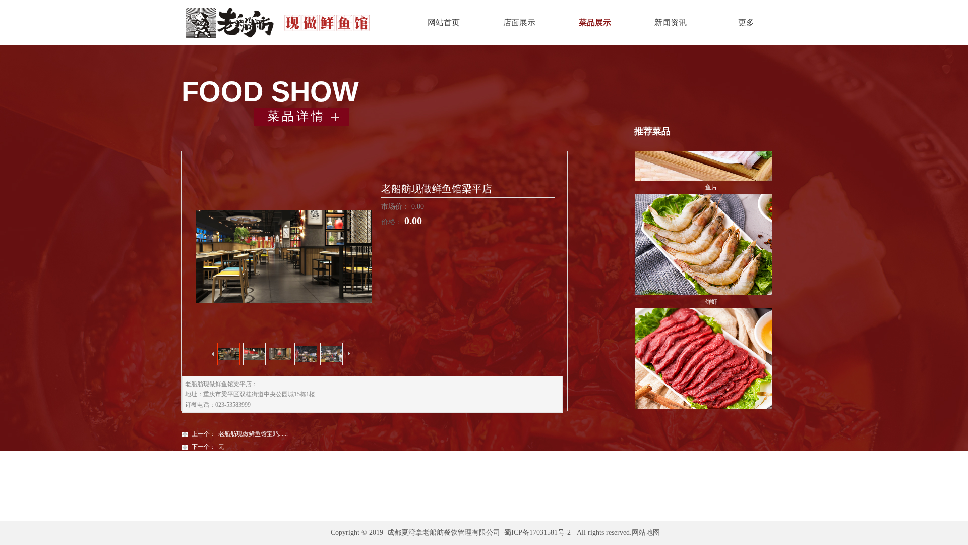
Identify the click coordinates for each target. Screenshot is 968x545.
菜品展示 (595, 22)
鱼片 (711, 161)
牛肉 (711, 390)
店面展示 (519, 22)
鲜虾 (711, 276)
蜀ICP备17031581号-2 (537, 532)
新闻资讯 (670, 22)
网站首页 (444, 22)
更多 (746, 22)
